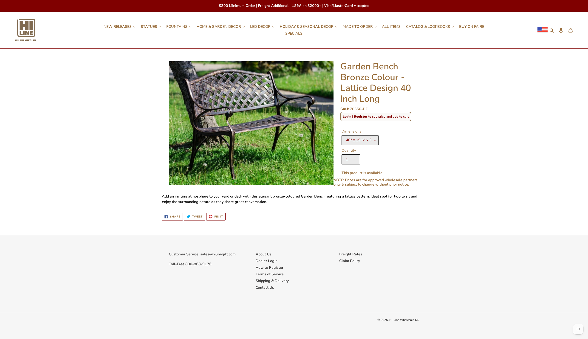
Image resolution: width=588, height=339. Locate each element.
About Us (263, 254)
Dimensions (351, 131)
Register (360, 116)
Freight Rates (350, 254)
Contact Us (265, 287)
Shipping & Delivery (272, 280)
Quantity (349, 150)
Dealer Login (266, 260)
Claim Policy (349, 260)
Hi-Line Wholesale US (404, 320)
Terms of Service (270, 274)
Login (347, 116)
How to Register (269, 267)
